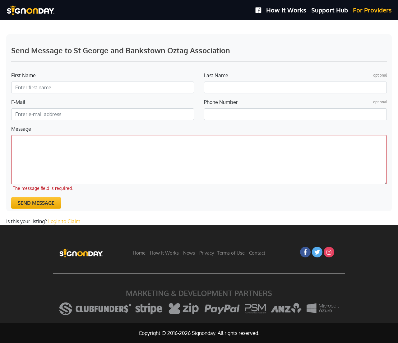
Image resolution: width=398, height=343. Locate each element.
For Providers (372, 10)
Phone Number (221, 102)
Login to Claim (64, 221)
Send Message (36, 203)
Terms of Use (231, 253)
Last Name (216, 75)
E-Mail (18, 102)
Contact (257, 253)
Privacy (206, 253)
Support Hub (329, 10)
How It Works (286, 10)
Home (139, 253)
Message (21, 129)
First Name (23, 75)
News (189, 253)
